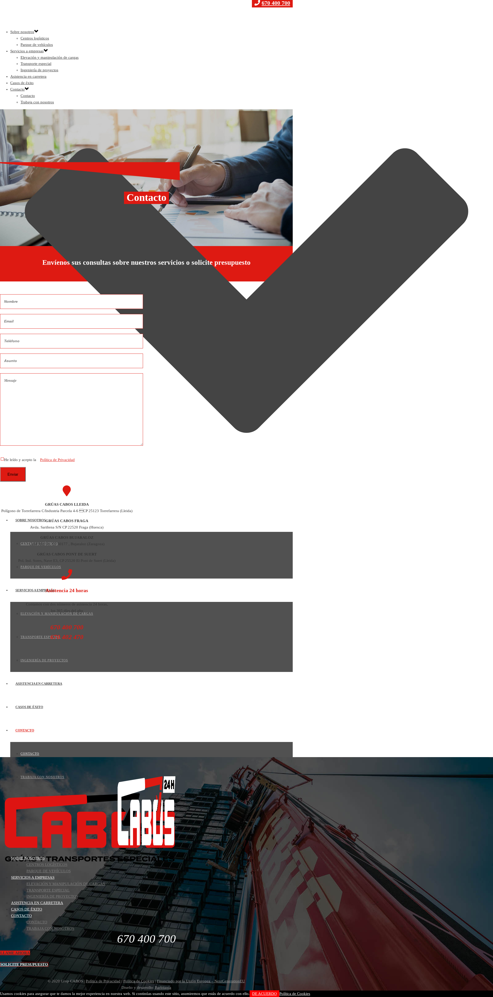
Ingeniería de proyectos (44, 660)
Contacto (24, 730)
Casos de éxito (29, 707)
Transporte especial (40, 637)
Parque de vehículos (41, 567)
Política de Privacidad (57, 460)
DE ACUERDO (264, 994)
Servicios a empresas (35, 590)
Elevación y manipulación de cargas (50, 57)
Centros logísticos (35, 38)
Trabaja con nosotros (42, 777)
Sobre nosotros (30, 520)
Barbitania (163, 987)
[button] (15, 953)
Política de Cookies (138, 981)
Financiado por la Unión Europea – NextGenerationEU (201, 981)
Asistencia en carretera (38, 684)
